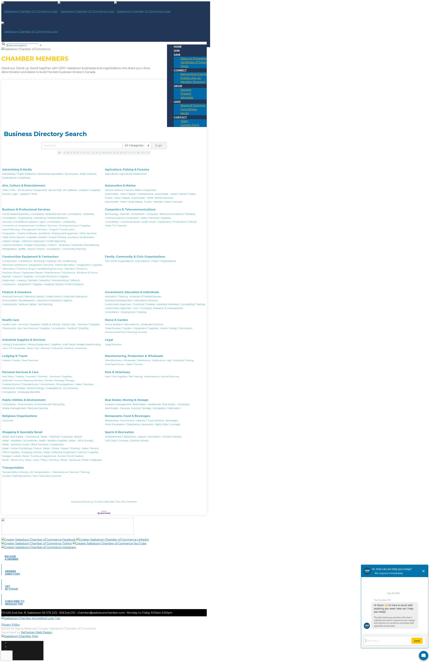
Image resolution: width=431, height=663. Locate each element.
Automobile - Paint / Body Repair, (124, 201)
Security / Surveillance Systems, (20, 221)
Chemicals (81, 348)
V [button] (134, 152)
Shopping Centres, (31, 452)
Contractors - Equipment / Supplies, (22, 284)
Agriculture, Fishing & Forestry (127, 169)
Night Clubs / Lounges (167, 424)
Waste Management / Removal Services (25, 408)
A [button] (64, 152)
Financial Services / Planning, (18, 296)
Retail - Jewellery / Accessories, (20, 440)
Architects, (45, 233)
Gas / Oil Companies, (14, 348)
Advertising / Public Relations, (19, 173)
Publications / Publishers (16, 177)
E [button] (78, 152)
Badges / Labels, (11, 456)
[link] (40, 45)
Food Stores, (127, 420)
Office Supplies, (11, 452)
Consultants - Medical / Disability (70, 328)
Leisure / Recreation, (149, 436)
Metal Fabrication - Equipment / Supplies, (78, 264)
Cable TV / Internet (115, 225)
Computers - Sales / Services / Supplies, (148, 217)
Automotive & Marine (120, 185)
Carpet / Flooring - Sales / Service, (79, 448)
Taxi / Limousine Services (47, 476)
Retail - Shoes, (51, 448)
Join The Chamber (126, 501)
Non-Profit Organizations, (119, 261)
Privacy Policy (10, 624)
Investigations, (53, 388)
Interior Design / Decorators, (176, 328)
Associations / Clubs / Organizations (155, 261)
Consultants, (37, 214)
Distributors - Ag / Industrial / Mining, (173, 360)
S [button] (124, 152)
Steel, (30, 348)
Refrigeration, (9, 248)
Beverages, (171, 420)
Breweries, (147, 424)
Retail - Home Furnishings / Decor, (22, 448)
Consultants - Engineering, (17, 217)
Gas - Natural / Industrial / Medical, (54, 348)
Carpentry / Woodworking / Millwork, (59, 280)
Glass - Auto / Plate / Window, (42, 460)
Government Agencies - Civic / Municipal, (128, 308)
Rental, (78, 436)
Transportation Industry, (15, 472)
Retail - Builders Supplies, (53, 440)
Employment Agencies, (65, 233)
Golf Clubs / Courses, (117, 440)
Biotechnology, (35, 388)
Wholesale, (129, 360)
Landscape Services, (152, 324)
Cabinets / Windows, (76, 268)
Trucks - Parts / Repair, (117, 197)
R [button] (121, 152)
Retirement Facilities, (14, 388)
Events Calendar (104, 501)
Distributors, (144, 360)
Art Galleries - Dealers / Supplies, (82, 190)
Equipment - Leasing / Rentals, (19, 280)
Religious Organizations (19, 416)
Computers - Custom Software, (20, 233)
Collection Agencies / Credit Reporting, (43, 241)
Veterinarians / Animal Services (161, 376)
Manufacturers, (113, 360)
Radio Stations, (88, 173)
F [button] (81, 152)
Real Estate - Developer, (176, 404)
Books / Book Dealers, (71, 456)
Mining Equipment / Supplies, (44, 344)
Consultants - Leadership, (61, 221)
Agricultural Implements (132, 173)
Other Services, (88, 233)
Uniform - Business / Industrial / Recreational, (73, 245)
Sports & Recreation (119, 432)
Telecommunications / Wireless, (177, 214)
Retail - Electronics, (13, 460)
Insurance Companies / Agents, (54, 300)
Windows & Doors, (87, 272)
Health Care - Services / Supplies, (21, 324)
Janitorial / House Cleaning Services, (23, 380)
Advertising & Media (17, 169)
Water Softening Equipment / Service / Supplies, (71, 452)
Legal (109, 339)
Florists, (49, 380)
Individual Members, (167, 304)
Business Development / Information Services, (131, 300)
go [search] (160, 145)
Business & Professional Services (26, 209)
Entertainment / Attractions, (121, 436)
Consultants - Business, (81, 214)
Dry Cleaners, (70, 388)
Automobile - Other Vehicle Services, (152, 197)
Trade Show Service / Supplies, (19, 237)
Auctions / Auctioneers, (81, 237)
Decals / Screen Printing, (52, 237)
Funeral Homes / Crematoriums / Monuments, (28, 384)
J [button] (93, 152)
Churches (7, 420)
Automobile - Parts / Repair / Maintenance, (129, 194)
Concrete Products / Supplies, (52, 276)
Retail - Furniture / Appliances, (39, 456)
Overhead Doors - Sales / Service (124, 364)
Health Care (10, 320)
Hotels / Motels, (11, 360)
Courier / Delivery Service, (17, 476)
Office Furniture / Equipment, (47, 444)
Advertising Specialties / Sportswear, (58, 173)
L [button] (100, 152)
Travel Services (29, 360)
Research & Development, (168, 308)
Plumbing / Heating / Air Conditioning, (55, 261)
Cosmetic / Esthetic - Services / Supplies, (48, 376)
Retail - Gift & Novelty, (81, 440)
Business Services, (56, 214)
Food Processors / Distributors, (122, 424)
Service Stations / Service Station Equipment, (131, 190)
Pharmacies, (9, 328)
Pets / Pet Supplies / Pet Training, (124, 376)
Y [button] (145, 152)
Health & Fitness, (51, 324)
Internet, (124, 214)
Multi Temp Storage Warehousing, (81, 344)
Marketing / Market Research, (51, 217)
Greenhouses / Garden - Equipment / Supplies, (132, 328)
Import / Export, (36, 248)
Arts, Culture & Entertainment (23, 185)
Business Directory (82, 501)
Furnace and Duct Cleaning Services (126, 332)
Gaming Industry (139, 440)
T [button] (127, 152)
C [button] (71, 152)
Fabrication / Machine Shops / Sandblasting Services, (32, 268)
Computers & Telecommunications (130, 209)
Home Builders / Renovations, (122, 324)
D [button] (74, 152)
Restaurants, (112, 420)
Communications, (115, 217)
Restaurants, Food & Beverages (127, 416)
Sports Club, (55, 190)
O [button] (111, 152)
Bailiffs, (22, 248)
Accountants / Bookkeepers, (18, 300)
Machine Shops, (11, 272)
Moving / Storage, (141, 408)
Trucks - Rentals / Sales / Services (163, 201)
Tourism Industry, (172, 436)
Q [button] (118, 152)
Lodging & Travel (14, 356)
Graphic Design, (11, 241)
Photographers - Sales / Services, (75, 384)
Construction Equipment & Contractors (30, 256)
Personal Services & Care (20, 372)
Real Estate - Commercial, (25, 436)
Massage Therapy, (64, 380)
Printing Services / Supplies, (75, 225)
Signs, (42, 221)
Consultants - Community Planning (66, 248)
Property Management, (118, 404)
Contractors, (25, 261)
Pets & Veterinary (117, 372)
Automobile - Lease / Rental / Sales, (175, 194)
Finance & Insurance (16, 292)
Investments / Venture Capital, (19, 304)
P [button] (114, 152)
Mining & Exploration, (14, 344)
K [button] (97, 152)
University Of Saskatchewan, (145, 296)
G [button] (84, 152)
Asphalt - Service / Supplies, (18, 276)
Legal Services (113, 344)
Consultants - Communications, (123, 221)
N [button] (107, 152)
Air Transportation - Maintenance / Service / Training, (60, 472)
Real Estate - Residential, (147, 404)
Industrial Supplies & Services (23, 339)
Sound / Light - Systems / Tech (19, 194)
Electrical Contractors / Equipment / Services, (28, 264)
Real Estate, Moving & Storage (126, 400)
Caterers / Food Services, (150, 420)
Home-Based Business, (15, 214)
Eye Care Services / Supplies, (33, 328)
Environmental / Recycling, (49, 404)
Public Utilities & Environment (23, 400)
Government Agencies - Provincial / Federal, (130, 304)
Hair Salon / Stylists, (13, 376)
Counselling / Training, (192, 304)
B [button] (68, 152)
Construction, (10, 261)
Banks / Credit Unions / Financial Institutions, (62, 296)
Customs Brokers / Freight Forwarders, (24, 245)
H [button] (88, 152)
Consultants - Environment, (17, 404)
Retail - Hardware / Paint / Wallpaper (81, 460)
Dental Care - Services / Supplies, (81, 324)
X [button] (142, 152)
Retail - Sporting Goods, (15, 444)
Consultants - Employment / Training (125, 312)
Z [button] (148, 152)
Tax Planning (45, 304)
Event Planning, (11, 229)
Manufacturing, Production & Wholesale (134, 356)
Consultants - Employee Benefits (21, 392)
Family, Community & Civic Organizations (135, 256)
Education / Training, (116, 296)
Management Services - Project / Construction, (48, 229)
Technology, (112, 214)
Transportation (13, 467)
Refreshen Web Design (36, 632)
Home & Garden (116, 320)
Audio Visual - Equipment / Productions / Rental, (169, 221)
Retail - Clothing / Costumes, (57, 436)
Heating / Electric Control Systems (63, 284)
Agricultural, (111, 173)
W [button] (138, 152)
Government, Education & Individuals (132, 292)
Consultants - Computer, (144, 214)
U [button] (131, 152)
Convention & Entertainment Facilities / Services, (30, 225)
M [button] (104, 152)
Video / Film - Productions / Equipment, (24, 190)
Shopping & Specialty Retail (22, 432)
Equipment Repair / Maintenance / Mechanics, (48, 272)
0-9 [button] (59, 152)
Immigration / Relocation (167, 408)
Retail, (5, 436)
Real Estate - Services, (117, 408)
